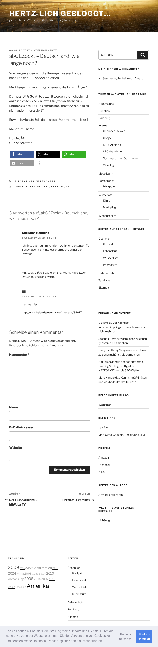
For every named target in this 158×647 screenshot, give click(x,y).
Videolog (108, 165)
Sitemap (103, 287)
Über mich (104, 238)
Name (13, 407)
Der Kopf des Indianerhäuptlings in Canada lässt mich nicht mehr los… (122, 327)
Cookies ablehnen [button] (125, 636)
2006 (28, 573)
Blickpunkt (109, 186)
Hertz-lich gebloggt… (60, 13)
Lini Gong (104, 520)
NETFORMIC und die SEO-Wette (118, 370)
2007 (45, 579)
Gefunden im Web (114, 131)
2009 (13, 567)
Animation (44, 568)
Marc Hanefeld (107, 377)
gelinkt (43, 186)
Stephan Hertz (45, 50)
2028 (43, 574)
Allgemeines (25, 181)
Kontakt (108, 244)
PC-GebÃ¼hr (19, 138)
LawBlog (103, 427)
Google (107, 138)
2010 (50, 573)
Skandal (57, 186)
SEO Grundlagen (113, 151)
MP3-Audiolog (112, 144)
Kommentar (19, 355)
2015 (55, 568)
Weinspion (104, 404)
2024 (12, 573)
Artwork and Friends (110, 494)
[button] (22, 154)
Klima (106, 200)
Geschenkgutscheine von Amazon (124, 78)
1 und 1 (36, 573)
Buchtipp (104, 110)
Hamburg (104, 118)
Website (15, 447)
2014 (37, 579)
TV (68, 186)
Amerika (38, 585)
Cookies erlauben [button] (144, 636)
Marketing (109, 207)
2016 (23, 587)
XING (101, 471)
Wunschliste (110, 258)
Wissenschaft (107, 215)
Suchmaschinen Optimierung (121, 158)
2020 (22, 568)
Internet (103, 125)
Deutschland (25, 186)
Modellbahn (105, 173)
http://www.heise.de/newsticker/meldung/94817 (52, 312)
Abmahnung (16, 579)
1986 (18, 587)
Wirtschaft (46, 181)
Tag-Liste (104, 280)
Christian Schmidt (35, 233)
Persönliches (106, 180)
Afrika (20, 573)
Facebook (104, 464)
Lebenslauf (110, 251)
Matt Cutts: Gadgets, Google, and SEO (121, 434)
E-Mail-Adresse (21, 427)
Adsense (30, 568)
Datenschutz (106, 273)
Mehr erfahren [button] (92, 641)
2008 (28, 578)
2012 (52, 579)
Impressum (110, 264)
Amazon (103, 457)
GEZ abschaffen (20, 143)
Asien (11, 587)
